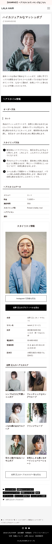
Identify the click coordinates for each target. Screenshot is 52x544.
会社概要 (21, 533)
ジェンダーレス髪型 (38, 496)
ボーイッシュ (8, 496)
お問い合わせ (29, 536)
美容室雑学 (39, 536)
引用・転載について (16, 536)
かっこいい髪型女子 (22, 496)
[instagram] (23, 528)
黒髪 (37, 493)
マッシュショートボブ (11, 493)
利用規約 (28, 533)
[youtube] (29, 528)
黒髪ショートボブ (27, 493)
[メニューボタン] (48, 8)
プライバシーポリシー (41, 533)
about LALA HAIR (9, 533)
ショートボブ (10, 489)
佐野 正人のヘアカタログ (14, 499)
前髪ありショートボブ (25, 489)
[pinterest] (26, 528)
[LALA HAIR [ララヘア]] (11, 8)
